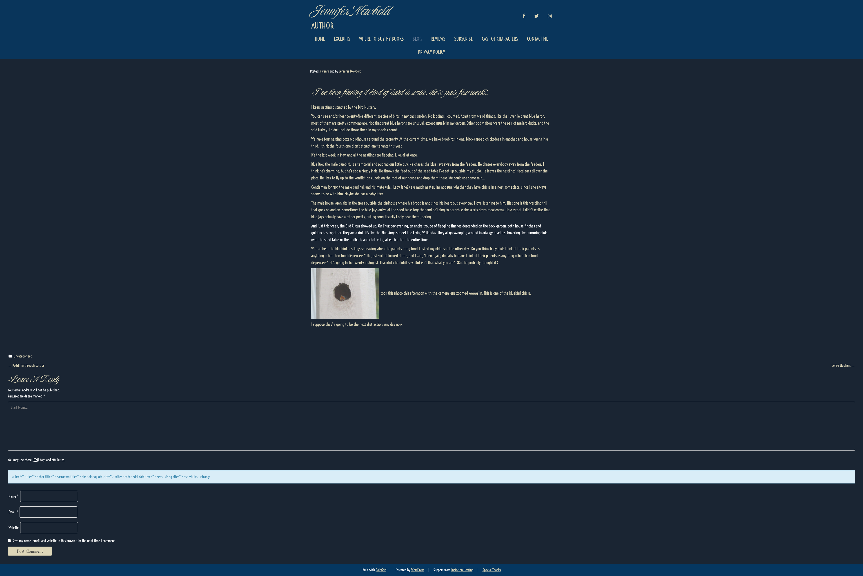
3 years (324, 71)
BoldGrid (381, 570)
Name (14, 496)
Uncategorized (22, 356)
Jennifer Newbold (350, 10)
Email (13, 512)
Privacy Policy (431, 52)
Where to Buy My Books (381, 39)
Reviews (438, 39)
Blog (417, 39)
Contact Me (537, 39)
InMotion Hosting (462, 570)
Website (14, 527)
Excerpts (342, 39)
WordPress (417, 570)
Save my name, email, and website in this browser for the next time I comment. (64, 540)
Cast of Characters (500, 39)
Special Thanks (492, 570)
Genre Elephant (843, 365)
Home (320, 39)
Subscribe (463, 39)
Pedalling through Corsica (26, 365)
